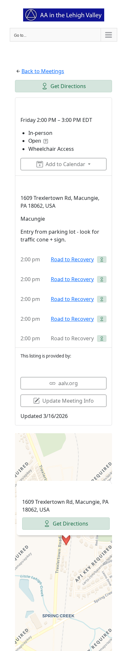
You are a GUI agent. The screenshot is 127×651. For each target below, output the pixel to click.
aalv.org (68, 383)
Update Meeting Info (68, 400)
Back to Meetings (42, 71)
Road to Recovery (72, 259)
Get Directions (68, 86)
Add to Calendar (65, 164)
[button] (66, 539)
